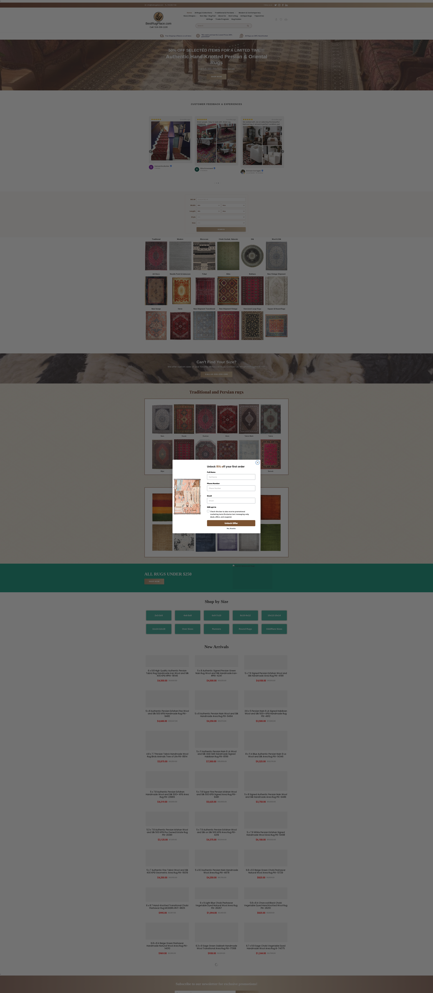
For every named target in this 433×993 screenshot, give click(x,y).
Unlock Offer (231, 523)
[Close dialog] (258, 463)
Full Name (211, 472)
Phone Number (213, 483)
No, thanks (231, 528)
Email (209, 495)
